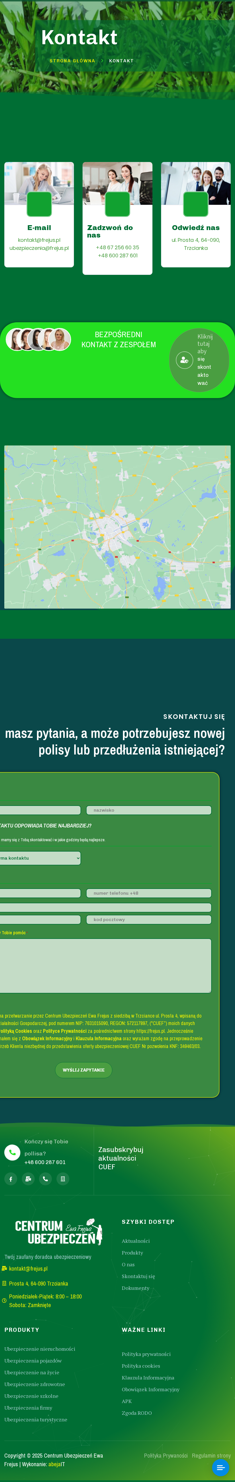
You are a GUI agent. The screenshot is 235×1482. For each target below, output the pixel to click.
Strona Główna (72, 60)
